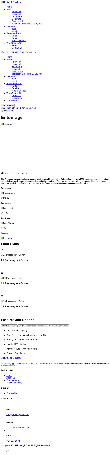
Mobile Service (19, 40)
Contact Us (17, 48)
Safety (21, 326)
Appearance (42, 326)
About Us (16, 45)
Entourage (17, 16)
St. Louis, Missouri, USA (18, 428)
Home (9, 7)
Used (14, 31)
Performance (31, 326)
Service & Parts (14, 33)
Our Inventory (12, 380)
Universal (16, 14)
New (14, 28)
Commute (16, 19)
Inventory (11, 26)
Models (10, 9)
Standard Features (9, 326)
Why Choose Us (14, 43)
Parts (14, 36)
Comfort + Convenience (58, 326)
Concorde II (17, 21)
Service (15, 38)
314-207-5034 (18, 52)
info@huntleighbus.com (17, 414)
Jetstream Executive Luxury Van (27, 24)
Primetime (16, 11)
